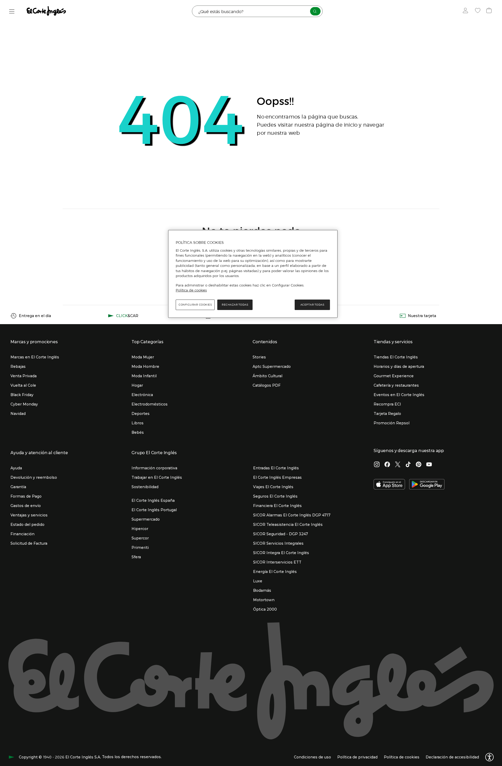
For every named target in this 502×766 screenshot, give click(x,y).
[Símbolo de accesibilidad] (489, 757)
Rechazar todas (235, 304)
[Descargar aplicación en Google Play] (426, 485)
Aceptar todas (312, 304)
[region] (253, 274)
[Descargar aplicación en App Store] (389, 485)
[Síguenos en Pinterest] (418, 465)
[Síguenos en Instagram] (377, 465)
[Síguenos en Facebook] (387, 465)
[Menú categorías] (12, 11)
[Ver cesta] (489, 11)
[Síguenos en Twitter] (398, 465)
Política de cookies (191, 290)
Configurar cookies (195, 304)
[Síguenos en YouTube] (429, 465)
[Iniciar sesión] (466, 11)
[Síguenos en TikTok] (408, 465)
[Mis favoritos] (478, 11)
